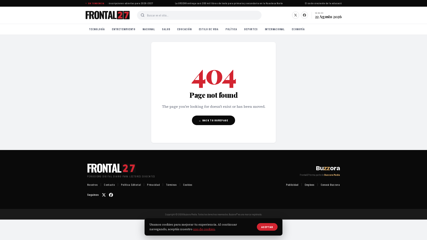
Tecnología (97, 29)
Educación (184, 29)
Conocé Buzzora (330, 184)
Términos (171, 184)
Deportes (251, 29)
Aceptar (267, 226)
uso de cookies (204, 229)
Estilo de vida (208, 29)
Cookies (187, 184)
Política (231, 29)
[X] (295, 15)
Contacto (109, 184)
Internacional (275, 29)
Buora (328, 168)
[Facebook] (304, 15)
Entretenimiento (123, 29)
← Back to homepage (213, 120)
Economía (298, 29)
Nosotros (92, 184)
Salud (166, 29)
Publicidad (292, 184)
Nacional (149, 29)
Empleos (309, 184)
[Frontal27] (107, 15)
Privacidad (153, 184)
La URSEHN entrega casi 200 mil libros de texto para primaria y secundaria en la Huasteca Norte (228, 3)
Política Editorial (131, 184)
